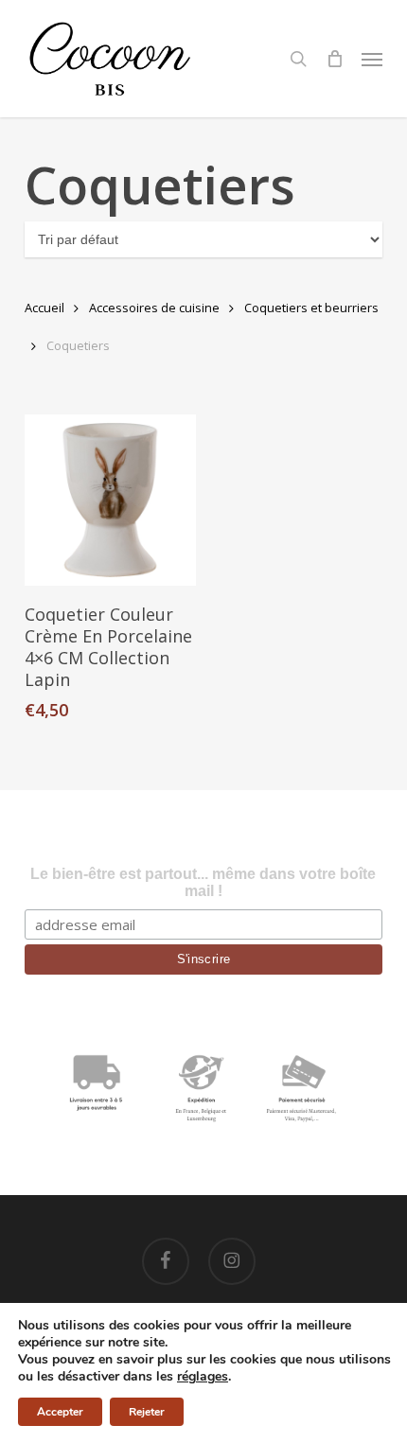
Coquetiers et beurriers (311, 307)
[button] (372, 58)
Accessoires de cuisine (154, 307)
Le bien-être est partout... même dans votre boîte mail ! (203, 882)
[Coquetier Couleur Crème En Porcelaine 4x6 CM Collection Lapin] (110, 500)
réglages (202, 1376)
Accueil (44, 307)
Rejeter (147, 1411)
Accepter (60, 1411)
